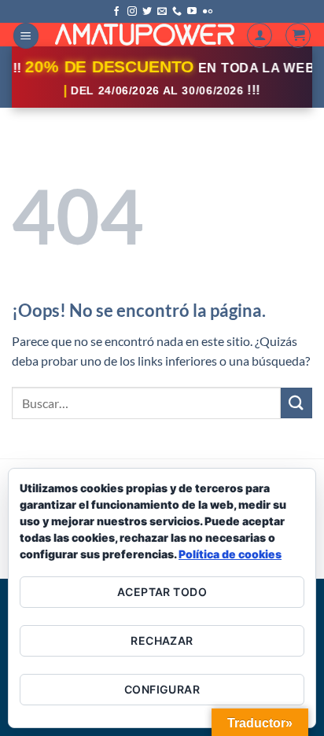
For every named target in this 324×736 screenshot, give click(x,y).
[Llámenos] (177, 11)
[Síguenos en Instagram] (132, 11)
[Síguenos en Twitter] (147, 11)
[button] (26, 36)
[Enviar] (296, 403)
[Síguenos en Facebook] (116, 11)
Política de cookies (230, 554)
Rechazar (162, 640)
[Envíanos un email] (162, 11)
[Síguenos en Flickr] (207, 11)
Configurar (162, 689)
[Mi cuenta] (259, 35)
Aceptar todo (162, 591)
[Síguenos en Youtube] (192, 11)
